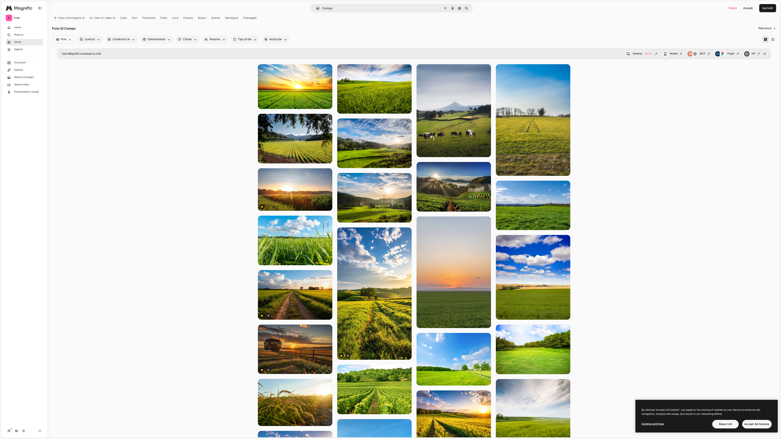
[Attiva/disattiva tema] (23, 431)
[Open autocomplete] (316, 8)
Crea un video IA (104, 18)
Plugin (730, 53)
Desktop (642, 53)
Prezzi (733, 8)
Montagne (231, 18)
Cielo (123, 18)
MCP (702, 53)
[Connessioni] (9, 431)
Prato (163, 18)
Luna (175, 18)
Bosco (202, 18)
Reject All (725, 424)
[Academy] (16, 431)
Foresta (188, 18)
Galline (215, 18)
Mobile (674, 53)
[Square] (773, 39)
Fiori (134, 18)
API (753, 53)
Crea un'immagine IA (71, 18)
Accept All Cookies (756, 424)
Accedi (748, 8)
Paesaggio (250, 18)
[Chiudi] (764, 53)
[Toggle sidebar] (40, 8)
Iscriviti (767, 8)
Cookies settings (652, 424)
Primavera (148, 18)
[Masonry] (765, 39)
